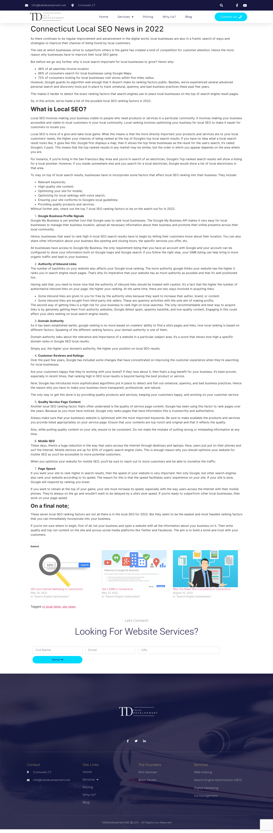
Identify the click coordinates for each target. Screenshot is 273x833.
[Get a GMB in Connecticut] (135, 568)
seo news (69, 606)
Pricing (148, 17)
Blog (188, 17)
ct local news (51, 606)
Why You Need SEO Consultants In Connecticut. (202, 589)
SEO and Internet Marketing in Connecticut (57, 589)
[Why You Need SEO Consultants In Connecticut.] (206, 568)
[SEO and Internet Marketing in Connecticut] (64, 568)
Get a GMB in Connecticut (118, 589)
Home (103, 17)
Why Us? (169, 17)
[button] (221, 5)
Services (124, 17)
